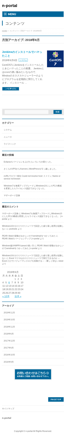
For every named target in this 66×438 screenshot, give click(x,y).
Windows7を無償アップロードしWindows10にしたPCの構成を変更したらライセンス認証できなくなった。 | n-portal (32, 216)
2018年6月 (9, 334)
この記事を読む (11, 89)
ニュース (8, 137)
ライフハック (10, 144)
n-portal (9, 5)
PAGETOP (56, 399)
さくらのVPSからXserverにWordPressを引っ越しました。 (31, 169)
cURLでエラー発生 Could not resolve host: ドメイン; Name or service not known (32, 177)
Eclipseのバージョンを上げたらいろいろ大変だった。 (28, 162)
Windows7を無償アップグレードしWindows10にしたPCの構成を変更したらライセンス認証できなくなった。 (33, 187)
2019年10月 (9, 319)
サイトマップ (8, 408)
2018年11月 (9, 327)
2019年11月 (9, 312)
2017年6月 (9, 348)
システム (23, 60)
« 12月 (5, 296)
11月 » (18, 296)
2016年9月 (9, 362)
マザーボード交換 (12, 195)
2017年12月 (9, 341)
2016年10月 (9, 355)
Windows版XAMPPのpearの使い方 (18, 245)
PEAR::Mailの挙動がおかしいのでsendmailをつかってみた (29, 236)
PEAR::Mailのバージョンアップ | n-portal (20, 238)
